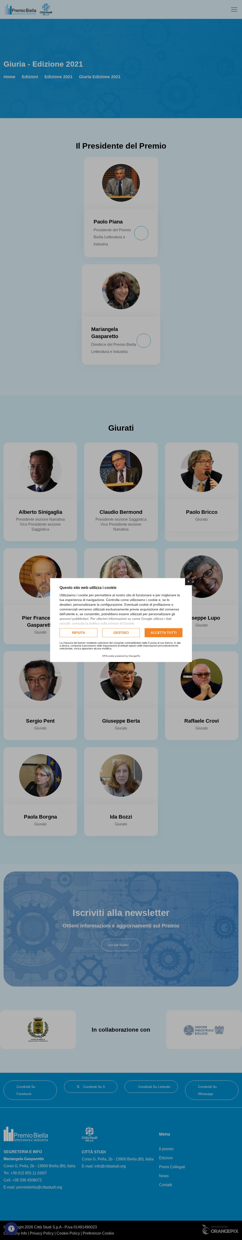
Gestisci (121, 633)
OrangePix (134, 656)
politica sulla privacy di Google (111, 623)
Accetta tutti (164, 633)
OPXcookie (108, 656)
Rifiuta (78, 633)
